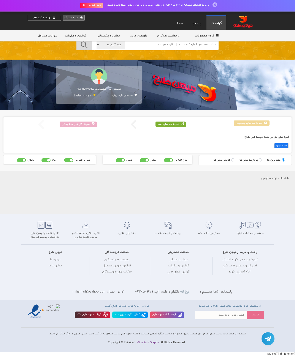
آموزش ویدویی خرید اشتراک (240, 260)
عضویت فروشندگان (117, 260)
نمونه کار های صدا (169, 124)
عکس (129, 160)
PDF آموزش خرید (239, 272)
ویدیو (197, 23)
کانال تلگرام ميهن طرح (127, 314)
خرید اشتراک (95, 5)
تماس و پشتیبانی (108, 36)
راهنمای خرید (138, 36)
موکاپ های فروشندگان (117, 272)
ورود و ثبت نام (42, 17)
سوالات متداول (47, 36)
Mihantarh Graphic (148, 343)
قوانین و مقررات (75, 36)
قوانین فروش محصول (117, 266)
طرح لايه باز (180, 160)
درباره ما (55, 260)
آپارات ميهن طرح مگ (89, 314)
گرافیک (216, 23)
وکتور (153, 160)
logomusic (83, 89)
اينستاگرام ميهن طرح (164, 314)
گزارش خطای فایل (178, 272)
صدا (180, 23)
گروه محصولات (205, 36)
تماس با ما (55, 266)
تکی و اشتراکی (82, 160)
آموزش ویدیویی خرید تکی (240, 266)
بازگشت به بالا (38, 207)
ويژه (54, 160)
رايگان (30, 160)
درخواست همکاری (168, 36)
